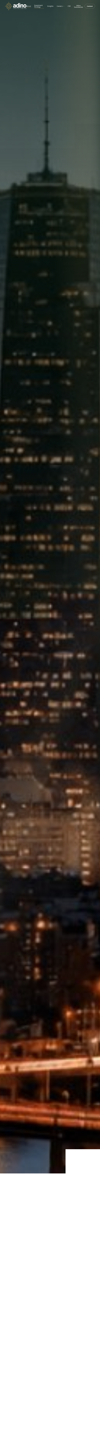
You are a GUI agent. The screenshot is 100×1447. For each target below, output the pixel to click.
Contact (90, 6)
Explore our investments (36, 1421)
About (28, 6)
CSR (69, 6)
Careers (60, 6)
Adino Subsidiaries (78, 6)
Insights (50, 6)
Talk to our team (14, 1421)
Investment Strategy (38, 6)
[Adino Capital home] (15, 6)
